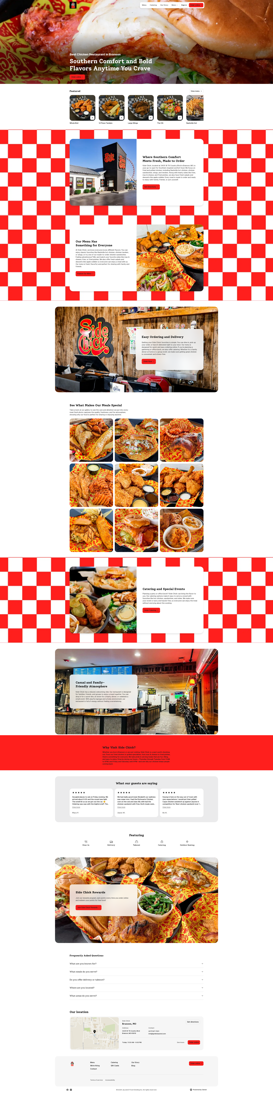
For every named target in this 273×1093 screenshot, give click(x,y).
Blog (133, 1066)
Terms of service (96, 1080)
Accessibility (110, 1080)
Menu (144, 5)
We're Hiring (95, 1066)
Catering (153, 5)
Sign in (184, 5)
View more (76, 807)
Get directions (193, 1022)
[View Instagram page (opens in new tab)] (71, 1090)
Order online (194, 1042)
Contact (93, 1069)
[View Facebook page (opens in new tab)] (67, 1090)
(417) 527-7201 (153, 1031)
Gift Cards (115, 1066)
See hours (180, 1042)
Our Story (164, 5)
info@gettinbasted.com (157, 1034)
